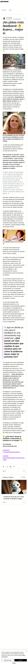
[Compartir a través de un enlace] (14, 466)
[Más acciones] (24, 18)
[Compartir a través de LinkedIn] (10, 466)
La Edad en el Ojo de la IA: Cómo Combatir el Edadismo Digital (13, 498)
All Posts (3, 10)
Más (10, 10)
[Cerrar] (26, 652)
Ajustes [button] (14, 663)
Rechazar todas (7, 660)
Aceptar (20, 660)
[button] (14, 123)
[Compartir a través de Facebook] (3, 466)
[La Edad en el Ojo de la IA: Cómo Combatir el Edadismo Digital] (14, 487)
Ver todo (23, 477)
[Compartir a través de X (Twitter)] (7, 466)
